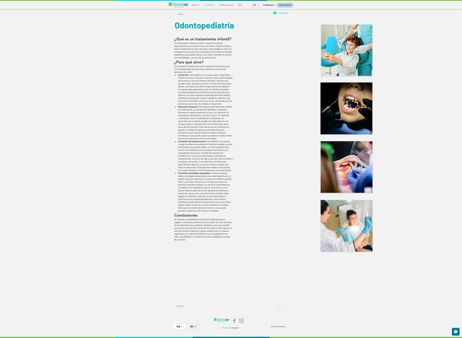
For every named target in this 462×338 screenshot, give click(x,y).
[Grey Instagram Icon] (241, 321)
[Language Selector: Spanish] (256, 5)
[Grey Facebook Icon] (234, 321)
